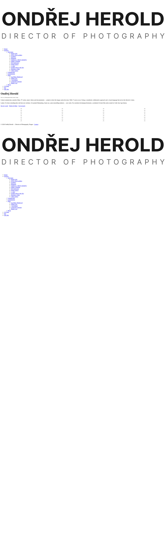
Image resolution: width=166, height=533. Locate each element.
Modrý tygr (14, 83)
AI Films (6, 86)
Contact (36, 124)
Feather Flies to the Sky (17, 67)
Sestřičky (13, 56)
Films (9, 75)
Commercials (11, 72)
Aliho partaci (14, 70)
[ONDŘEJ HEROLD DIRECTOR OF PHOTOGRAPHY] (83, 46)
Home (6, 49)
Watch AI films (13, 106)
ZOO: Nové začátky (16, 55)
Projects (6, 50)
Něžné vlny (14, 78)
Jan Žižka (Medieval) (17, 77)
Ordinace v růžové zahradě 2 (19, 60)
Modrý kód (14, 53)
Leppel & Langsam (16, 81)
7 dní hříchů (14, 80)
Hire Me (6, 89)
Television (10, 52)
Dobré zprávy (15, 64)
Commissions (11, 74)
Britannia (13, 58)
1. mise (13, 66)
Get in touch (21, 106)
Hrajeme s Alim (15, 69)
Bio (5, 88)
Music (9, 84)
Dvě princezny (15, 63)
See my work (4, 106)
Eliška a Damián (15, 61)
